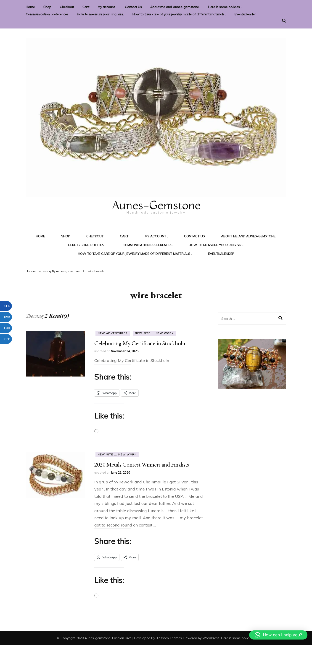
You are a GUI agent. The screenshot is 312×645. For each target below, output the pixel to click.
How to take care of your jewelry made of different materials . (179, 14)
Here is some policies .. (225, 7)
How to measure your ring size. (100, 14)
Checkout (67, 7)
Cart (85, 7)
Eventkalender (245, 14)
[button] (278, 635)
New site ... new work (154, 333)
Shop (47, 7)
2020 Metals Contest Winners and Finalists (141, 464)
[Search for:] (248, 318)
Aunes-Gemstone (156, 205)
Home (30, 7)
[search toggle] (284, 21)
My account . (107, 7)
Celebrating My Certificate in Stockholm (140, 343)
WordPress (210, 638)
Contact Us (133, 7)
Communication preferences (47, 14)
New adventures (112, 333)
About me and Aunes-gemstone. (175, 7)
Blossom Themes (169, 638)
